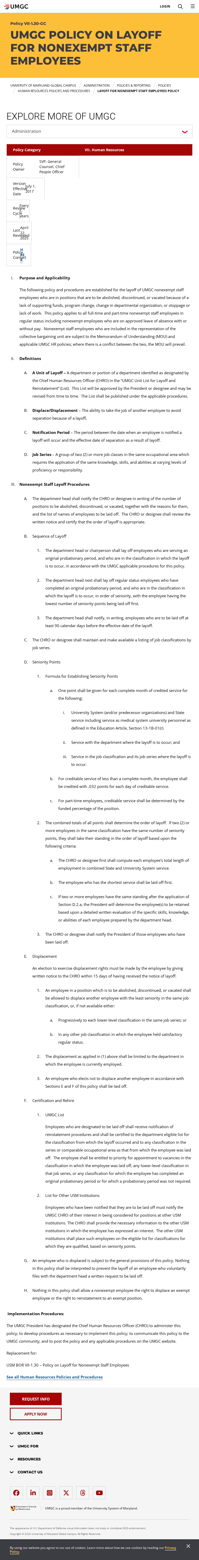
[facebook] (17, 1490)
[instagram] (51, 1490)
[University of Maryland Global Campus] (16, 6)
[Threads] (84, 1490)
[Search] (180, 6)
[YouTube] (100, 1490)
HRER (22, 254)
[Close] (188, 1546)
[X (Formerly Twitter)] (67, 1490)
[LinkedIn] (34, 1490)
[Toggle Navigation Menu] (193, 6)
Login (165, 6)
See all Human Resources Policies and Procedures (54, 1376)
